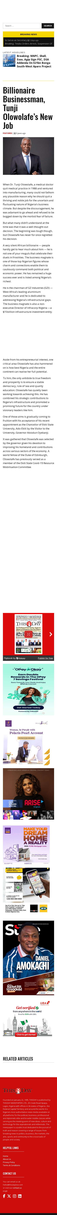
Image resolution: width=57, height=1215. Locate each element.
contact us (17, 1187)
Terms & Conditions (11, 1165)
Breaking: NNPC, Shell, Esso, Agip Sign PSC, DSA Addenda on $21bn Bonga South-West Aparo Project (34, 61)
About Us (7, 1159)
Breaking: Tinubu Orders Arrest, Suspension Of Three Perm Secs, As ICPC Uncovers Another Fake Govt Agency (28, 40)
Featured (8, 133)
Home (5, 1156)
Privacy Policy (9, 1162)
